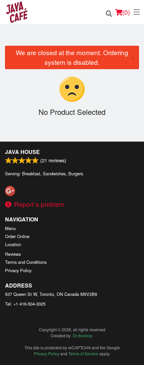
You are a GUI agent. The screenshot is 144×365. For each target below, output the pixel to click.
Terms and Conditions (26, 262)
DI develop (82, 335)
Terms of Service (83, 353)
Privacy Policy (18, 270)
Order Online (17, 236)
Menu (10, 228)
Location (13, 244)
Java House (22, 152)
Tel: (25, 304)
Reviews (13, 254)
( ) (126, 11)
